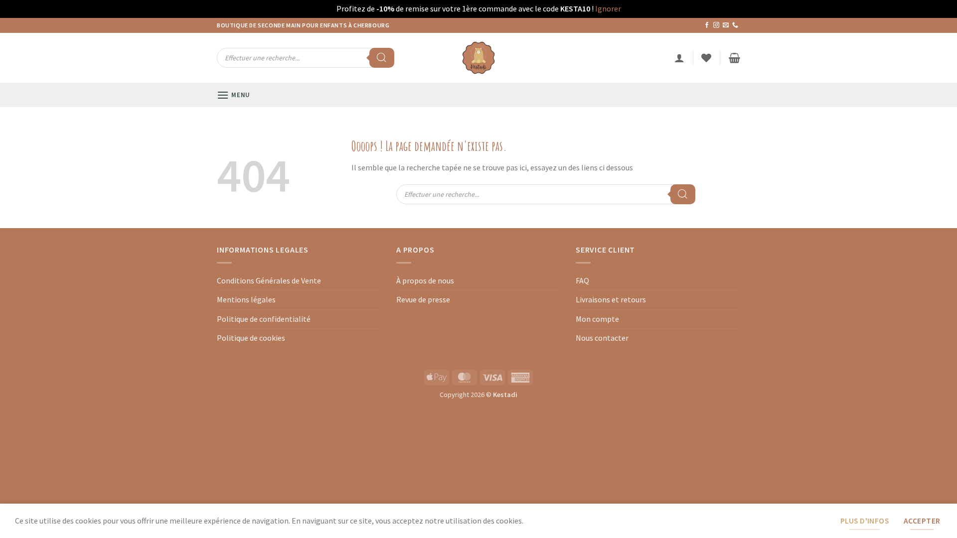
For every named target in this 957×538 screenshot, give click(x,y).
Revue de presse (423, 299)
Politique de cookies (251, 338)
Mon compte (597, 319)
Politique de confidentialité (264, 319)
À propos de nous (425, 280)
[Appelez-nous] (735, 25)
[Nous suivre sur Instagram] (716, 25)
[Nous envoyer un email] (726, 25)
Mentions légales (246, 299)
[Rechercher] (381, 58)
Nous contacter (602, 338)
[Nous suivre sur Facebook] (707, 25)
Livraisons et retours (611, 299)
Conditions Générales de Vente (269, 280)
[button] (679, 58)
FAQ (582, 280)
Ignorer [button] (608, 8)
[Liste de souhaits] (706, 58)
